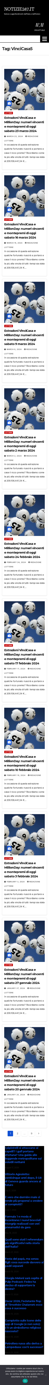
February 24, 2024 (16, 562)
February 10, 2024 (16, 775)
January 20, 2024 (16, 1095)
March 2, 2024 (14, 456)
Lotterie (8, 113)
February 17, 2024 (16, 669)
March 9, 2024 (14, 349)
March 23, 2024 (15, 136)
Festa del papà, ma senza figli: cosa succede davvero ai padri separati (24, 1262)
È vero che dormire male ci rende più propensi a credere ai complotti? (24, 1201)
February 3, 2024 (16, 882)
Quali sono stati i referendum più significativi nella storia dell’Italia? (24, 1243)
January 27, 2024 (16, 988)
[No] (45, 1375)
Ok (25, 1381)
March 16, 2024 (15, 243)
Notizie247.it (19, 9)
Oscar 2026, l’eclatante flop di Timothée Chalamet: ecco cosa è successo (23, 1304)
